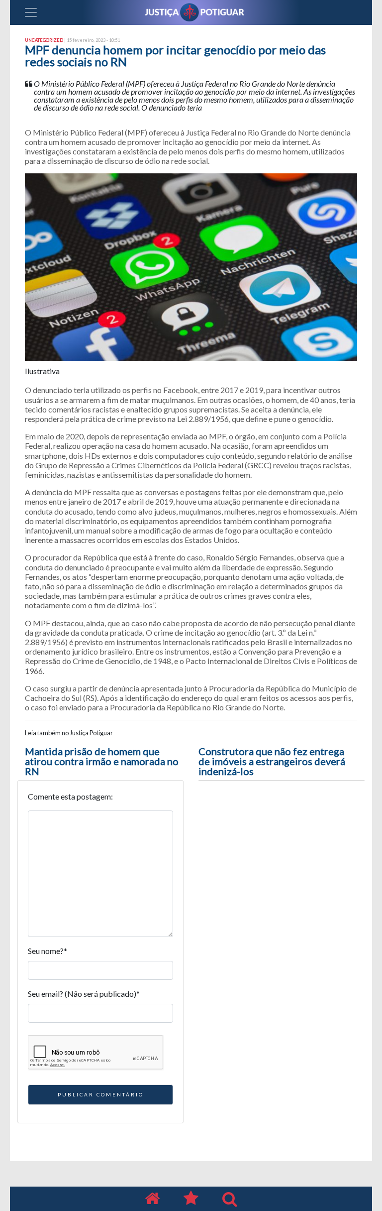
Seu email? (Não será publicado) (84, 993)
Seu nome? (47, 950)
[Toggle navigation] (30, 12)
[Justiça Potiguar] (152, 1199)
